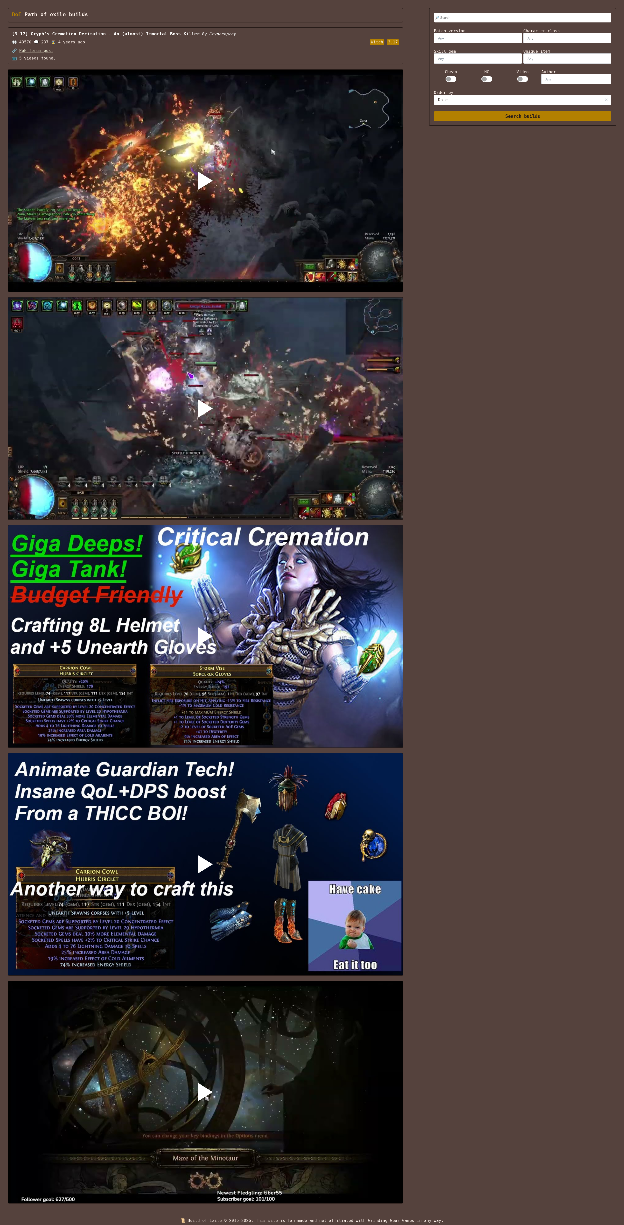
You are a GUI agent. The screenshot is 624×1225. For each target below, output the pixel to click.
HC (486, 72)
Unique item (536, 51)
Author (548, 72)
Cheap (451, 72)
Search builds (522, 116)
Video (523, 72)
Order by (443, 92)
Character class (541, 31)
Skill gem (445, 51)
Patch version (450, 31)
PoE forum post (36, 50)
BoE (16, 14)
